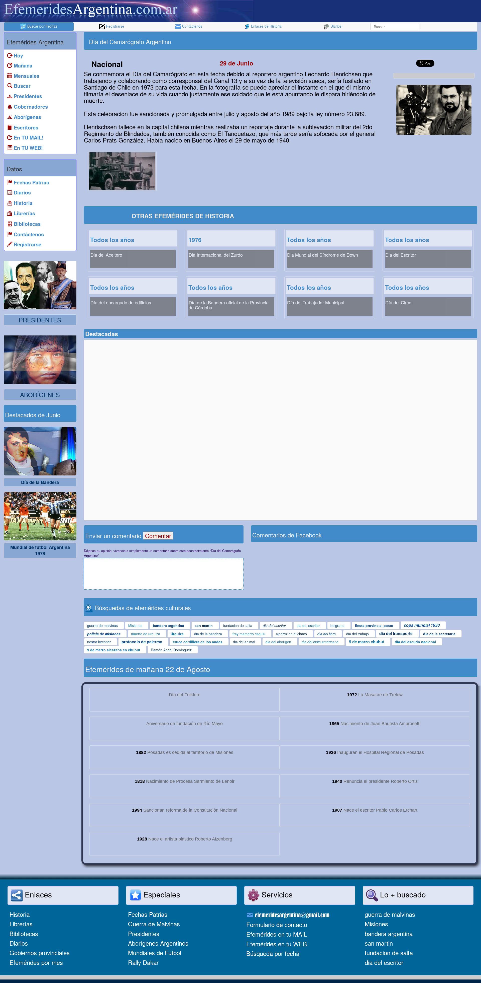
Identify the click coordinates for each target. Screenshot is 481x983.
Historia (20, 914)
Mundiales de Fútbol (154, 952)
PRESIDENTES (40, 319)
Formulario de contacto (276, 924)
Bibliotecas (24, 933)
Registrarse (114, 26)
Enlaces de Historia (266, 26)
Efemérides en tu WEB (276, 943)
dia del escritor (384, 962)
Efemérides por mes (36, 962)
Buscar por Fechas (41, 26)
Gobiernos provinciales (40, 952)
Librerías (21, 923)
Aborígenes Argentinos (158, 943)
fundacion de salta (389, 952)
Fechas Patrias (147, 914)
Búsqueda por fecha (272, 953)
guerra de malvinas (390, 914)
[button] (434, 110)
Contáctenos (191, 26)
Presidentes (143, 933)
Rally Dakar (143, 962)
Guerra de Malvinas (154, 923)
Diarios (335, 26)
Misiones (376, 923)
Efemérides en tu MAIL (276, 934)
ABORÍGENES (40, 394)
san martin (379, 943)
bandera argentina (389, 933)
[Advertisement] (378, 40)
